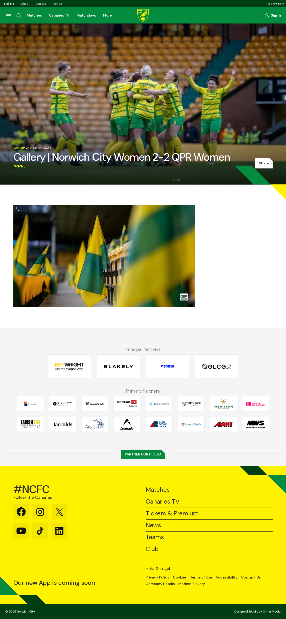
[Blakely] (276, 3)
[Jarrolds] (62, 424)
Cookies (180, 577)
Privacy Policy (157, 577)
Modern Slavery (191, 584)
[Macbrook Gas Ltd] (191, 424)
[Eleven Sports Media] (94, 403)
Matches (34, 15)
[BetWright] (69, 366)
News (153, 525)
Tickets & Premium (172, 513)
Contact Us (251, 577)
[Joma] (167, 366)
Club (152, 549)
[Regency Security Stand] (62, 403)
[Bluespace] (30, 403)
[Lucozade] (127, 424)
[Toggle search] (18, 15)
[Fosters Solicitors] (159, 403)
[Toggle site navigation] (8, 15)
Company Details (160, 584)
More (107, 15)
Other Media (272, 611)
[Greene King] (223, 403)
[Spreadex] (127, 403)
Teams (155, 537)
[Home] (143, 15)
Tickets (9, 3)
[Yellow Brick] (191, 403)
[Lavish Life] (30, 424)
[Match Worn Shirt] (255, 424)
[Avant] (223, 424)
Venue (57, 3)
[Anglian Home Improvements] (94, 424)
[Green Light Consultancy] (216, 366)
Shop (25, 3)
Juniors (41, 3)
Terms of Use (201, 577)
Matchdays (86, 15)
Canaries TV (59, 15)
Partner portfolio (143, 454)
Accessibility (227, 577)
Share (264, 163)
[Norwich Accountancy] (255, 403)
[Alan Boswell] (159, 424)
